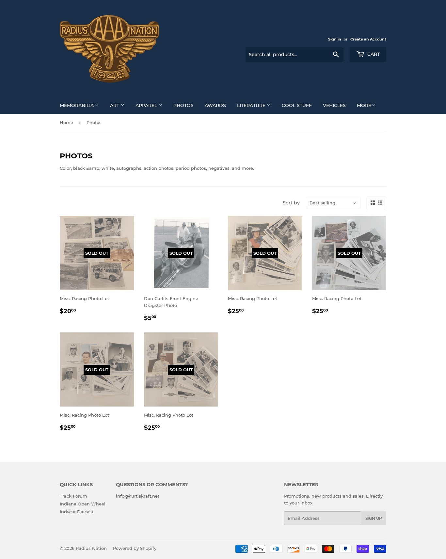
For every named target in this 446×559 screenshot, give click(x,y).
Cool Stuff (297, 105)
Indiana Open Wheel (82, 503)
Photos (183, 105)
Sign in (334, 39)
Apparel (146, 105)
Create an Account (368, 39)
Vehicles (334, 105)
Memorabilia (77, 105)
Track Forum (73, 496)
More (364, 105)
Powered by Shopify (134, 548)
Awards (215, 105)
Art (115, 105)
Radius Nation (91, 548)
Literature (252, 105)
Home (66, 122)
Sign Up (373, 518)
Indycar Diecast (76, 511)
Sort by (291, 203)
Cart (373, 54)
